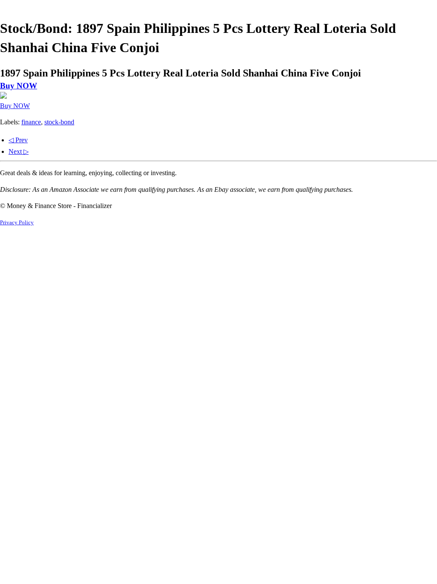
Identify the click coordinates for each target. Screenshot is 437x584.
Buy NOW (18, 85)
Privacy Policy (17, 223)
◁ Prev (18, 140)
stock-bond (59, 122)
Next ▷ (19, 151)
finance (31, 122)
